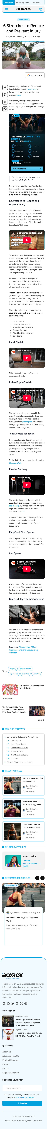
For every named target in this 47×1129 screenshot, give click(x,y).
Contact (6, 1064)
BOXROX (11, 36)
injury (18, 94)
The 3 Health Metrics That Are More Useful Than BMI (31, 827)
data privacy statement (25, 1097)
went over (32, 89)
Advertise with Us (10, 1056)
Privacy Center (27, 1120)
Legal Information (10, 1072)
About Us (6, 1051)
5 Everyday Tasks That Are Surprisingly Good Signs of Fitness (32, 804)
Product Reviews (10, 1060)
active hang (14, 505)
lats (23, 511)
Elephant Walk (15, 462)
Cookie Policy (37, 1120)
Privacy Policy (16, 1120)
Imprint (7, 1120)
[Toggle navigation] (6, 9)
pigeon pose (27, 421)
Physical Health (23, 19)
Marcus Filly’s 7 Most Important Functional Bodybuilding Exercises (23, 649)
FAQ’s (5, 1068)
